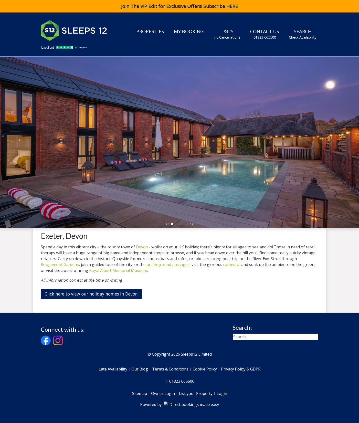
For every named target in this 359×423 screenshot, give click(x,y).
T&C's (226, 34)
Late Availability (113, 369)
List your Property (195, 393)
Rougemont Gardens (60, 264)
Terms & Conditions (170, 369)
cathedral (232, 264)
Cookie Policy (205, 369)
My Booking (189, 31)
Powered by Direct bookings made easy (179, 404)
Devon (142, 247)
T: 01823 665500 (179, 381)
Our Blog (139, 369)
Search (302, 34)
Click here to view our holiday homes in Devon (91, 294)
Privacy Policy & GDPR (241, 369)
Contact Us (264, 34)
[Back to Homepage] (77, 30)
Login (222, 393)
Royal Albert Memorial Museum (118, 270)
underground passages (168, 264)
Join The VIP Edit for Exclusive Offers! (179, 6)
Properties (150, 31)
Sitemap (139, 393)
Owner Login (163, 393)
